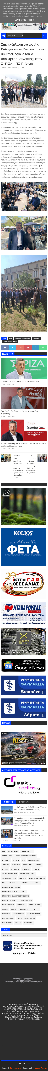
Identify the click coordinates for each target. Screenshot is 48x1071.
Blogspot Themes (40, 1068)
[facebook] (20, 1064)
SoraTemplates (15, 1068)
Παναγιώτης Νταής (10, 341)
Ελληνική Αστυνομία (11, 887)
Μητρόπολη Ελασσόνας (28, 909)
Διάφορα (22, 878)
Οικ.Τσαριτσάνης (33, 914)
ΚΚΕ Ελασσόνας (26, 900)
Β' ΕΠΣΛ (38, 865)
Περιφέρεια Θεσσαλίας (26, 918)
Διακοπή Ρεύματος (37, 878)
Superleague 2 (7, 856)
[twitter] (24, 1064)
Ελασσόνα (35, 883)
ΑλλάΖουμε (27, 865)
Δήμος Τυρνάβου (9, 878)
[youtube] (28, 1064)
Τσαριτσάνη (28, 923)
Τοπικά (18, 923)
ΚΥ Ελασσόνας (8, 905)
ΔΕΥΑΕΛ (36, 869)
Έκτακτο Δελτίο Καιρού (26, 856)
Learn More (20, 20)
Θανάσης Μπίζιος (9, 900)
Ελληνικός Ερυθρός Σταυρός (13, 891)
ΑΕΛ (23, 860)
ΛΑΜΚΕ (5, 909)
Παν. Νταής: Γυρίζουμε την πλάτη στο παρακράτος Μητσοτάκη (19, 412)
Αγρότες (5, 865)
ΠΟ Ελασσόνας (8, 918)
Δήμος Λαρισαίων (27, 874)
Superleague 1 (26, 851)
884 (10, 338)
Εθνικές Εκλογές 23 (22, 338)
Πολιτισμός (7, 923)
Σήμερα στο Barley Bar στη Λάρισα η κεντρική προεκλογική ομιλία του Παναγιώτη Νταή (23, 444)
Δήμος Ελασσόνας (9, 874)
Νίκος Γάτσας (18, 914)
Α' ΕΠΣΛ (16, 860)
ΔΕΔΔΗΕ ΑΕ (26, 869)
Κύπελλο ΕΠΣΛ (35, 905)
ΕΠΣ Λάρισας (13, 883)
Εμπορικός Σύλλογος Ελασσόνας (15, 896)
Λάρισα (13, 909)
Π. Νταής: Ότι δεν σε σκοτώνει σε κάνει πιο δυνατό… (21, 381)
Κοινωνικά (21, 905)
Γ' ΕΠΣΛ (5, 869)
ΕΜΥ (4, 883)
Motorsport (13, 851)
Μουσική (6, 914)
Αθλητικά (16, 865)
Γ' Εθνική (15, 869)
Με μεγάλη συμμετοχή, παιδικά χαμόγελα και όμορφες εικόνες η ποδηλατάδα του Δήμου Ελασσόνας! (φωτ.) (29, 820)
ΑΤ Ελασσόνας (33, 860)
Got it (31, 20)
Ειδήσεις (36, 338)
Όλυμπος (6, 860)
